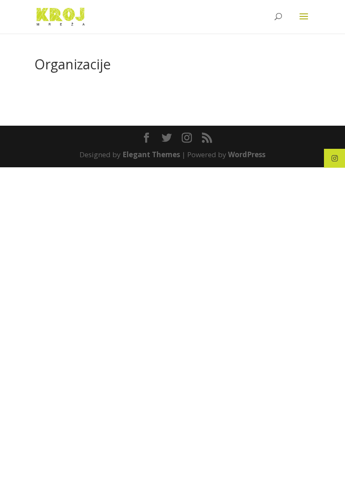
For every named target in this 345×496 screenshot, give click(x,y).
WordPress (246, 154)
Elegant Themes (151, 154)
